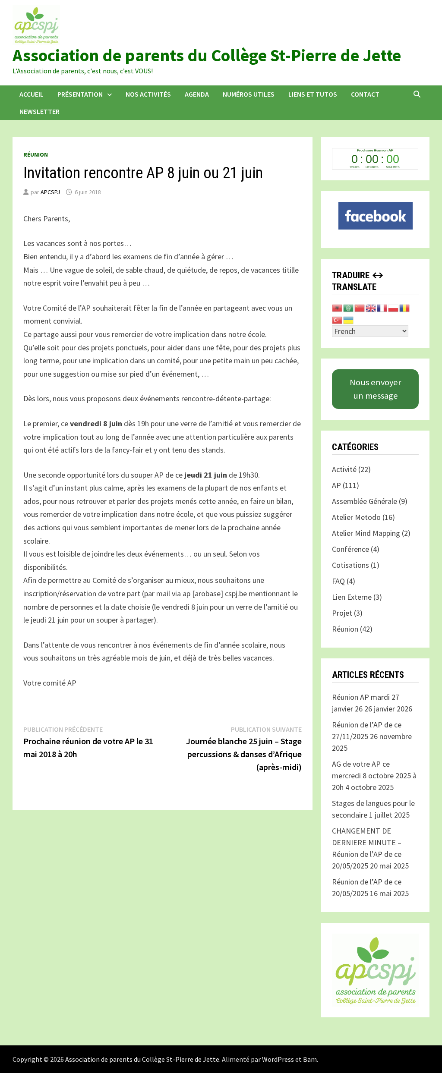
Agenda (197, 94)
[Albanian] (337, 307)
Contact (365, 94)
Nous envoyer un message (375, 389)
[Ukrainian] (348, 319)
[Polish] (393, 307)
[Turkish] (337, 319)
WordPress (278, 1059)
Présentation (80, 94)
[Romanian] (404, 307)
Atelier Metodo (356, 517)
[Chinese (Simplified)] (360, 307)
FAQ (338, 581)
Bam (310, 1059)
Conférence (350, 549)
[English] (371, 307)
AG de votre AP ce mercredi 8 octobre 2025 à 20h (374, 775)
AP (336, 485)
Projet (342, 613)
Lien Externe (352, 597)
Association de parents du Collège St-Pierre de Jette (207, 55)
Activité (344, 469)
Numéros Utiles (249, 94)
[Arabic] (348, 307)
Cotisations (350, 565)
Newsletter (39, 111)
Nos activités (148, 94)
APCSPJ (50, 192)
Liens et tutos (312, 94)
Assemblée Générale (364, 501)
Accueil (31, 94)
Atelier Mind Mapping (366, 533)
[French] (382, 307)
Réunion (35, 154)
